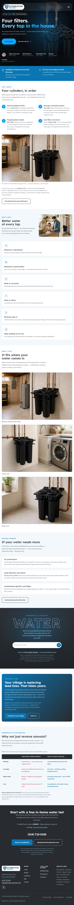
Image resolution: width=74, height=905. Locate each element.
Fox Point (43, 877)
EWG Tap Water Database (31, 652)
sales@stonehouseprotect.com (48, 842)
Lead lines (27, 876)
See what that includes (40, 827)
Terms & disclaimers (59, 897)
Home (26, 870)
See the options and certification (15, 600)
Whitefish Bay (44, 871)
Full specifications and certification (16, 201)
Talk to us (33, 716)
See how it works (23, 41)
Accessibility (69, 897)
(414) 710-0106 (37, 834)
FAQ (25, 879)
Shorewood (43, 874)
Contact (26, 882)
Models (26, 873)
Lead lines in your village (16, 716)
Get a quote (9, 41)
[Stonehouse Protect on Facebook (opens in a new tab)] (4, 887)
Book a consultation (22, 842)
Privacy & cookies (47, 897)
